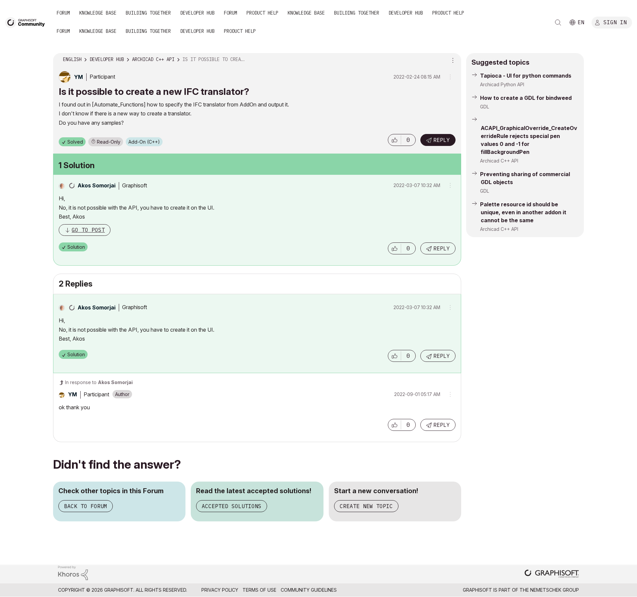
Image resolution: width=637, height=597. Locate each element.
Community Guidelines (309, 590)
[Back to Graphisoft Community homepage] (27, 22)
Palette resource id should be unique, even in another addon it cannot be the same (523, 212)
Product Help (262, 13)
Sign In (615, 22)
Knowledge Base (97, 13)
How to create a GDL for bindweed (526, 98)
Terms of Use (259, 590)
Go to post (88, 230)
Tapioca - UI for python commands (525, 75)
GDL (484, 106)
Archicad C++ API (499, 161)
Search (558, 22)
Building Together (148, 13)
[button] (394, 140)
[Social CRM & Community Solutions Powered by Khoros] (73, 572)
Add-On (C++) (144, 142)
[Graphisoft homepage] (552, 574)
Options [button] (452, 59)
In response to (99, 382)
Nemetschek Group (554, 590)
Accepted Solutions (231, 506)
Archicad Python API (502, 84)
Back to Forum (85, 506)
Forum (63, 13)
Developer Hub (197, 13)
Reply (441, 140)
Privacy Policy (219, 590)
